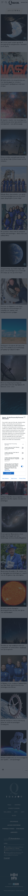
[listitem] (14, 444)
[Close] (25, 417)
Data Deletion (5, 478)
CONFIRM (8, 473)
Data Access (14, 478)
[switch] (22, 448)
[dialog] (14, 448)
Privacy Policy (22, 478)
